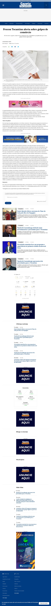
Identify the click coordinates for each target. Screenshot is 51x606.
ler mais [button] (4, 604)
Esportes (11, 23)
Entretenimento (19, 23)
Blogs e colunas (22, 432)
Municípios (20, 459)
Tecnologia (27, 23)
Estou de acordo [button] (44, 603)
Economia (47, 23)
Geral (6, 23)
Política (33, 23)
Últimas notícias (22, 324)
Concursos (40, 23)
